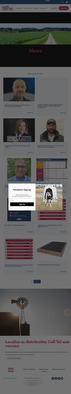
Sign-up (22, 204)
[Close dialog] (61, 185)
